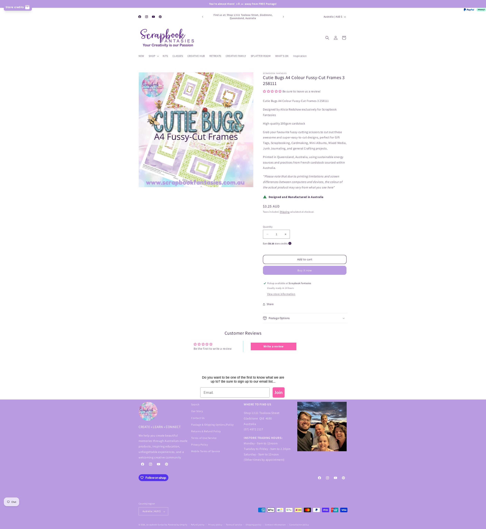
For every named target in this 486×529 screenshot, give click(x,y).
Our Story (197, 411)
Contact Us (198, 417)
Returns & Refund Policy (206, 431)
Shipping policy (253, 524)
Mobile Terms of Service (205, 451)
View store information (281, 294)
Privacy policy (215, 524)
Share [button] (270, 304)
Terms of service (234, 524)
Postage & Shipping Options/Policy (212, 424)
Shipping (285, 211)
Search (195, 404)
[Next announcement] (283, 16)
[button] (153, 56)
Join (279, 392)
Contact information (275, 524)
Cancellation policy (299, 524)
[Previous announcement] (202, 16)
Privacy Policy (199, 444)
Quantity (267, 226)
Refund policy (197, 524)
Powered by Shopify (177, 524)
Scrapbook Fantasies (156, 524)
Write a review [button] (273, 347)
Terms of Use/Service (204, 438)
